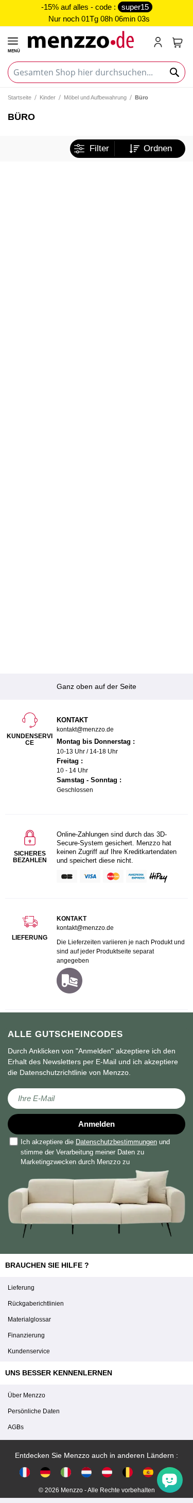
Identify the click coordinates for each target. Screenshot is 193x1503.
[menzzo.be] (127, 1471)
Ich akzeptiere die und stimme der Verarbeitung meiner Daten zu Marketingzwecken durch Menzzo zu (95, 1152)
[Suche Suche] (175, 72)
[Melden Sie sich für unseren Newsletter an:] (96, 1098)
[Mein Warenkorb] (177, 42)
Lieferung (21, 1287)
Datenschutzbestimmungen (116, 1142)
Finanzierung (26, 1335)
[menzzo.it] (66, 1471)
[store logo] (86, 39)
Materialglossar (29, 1319)
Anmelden (96, 1124)
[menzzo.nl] (86, 1471)
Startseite (19, 97)
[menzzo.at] (107, 1471)
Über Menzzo (26, 1395)
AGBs (16, 1427)
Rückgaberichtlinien (36, 1303)
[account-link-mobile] (160, 43)
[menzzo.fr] (24, 1471)
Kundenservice (29, 1351)
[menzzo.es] (148, 1471)
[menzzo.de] (45, 1471)
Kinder (48, 97)
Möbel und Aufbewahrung (95, 97)
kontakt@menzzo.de (85, 927)
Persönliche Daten (34, 1411)
